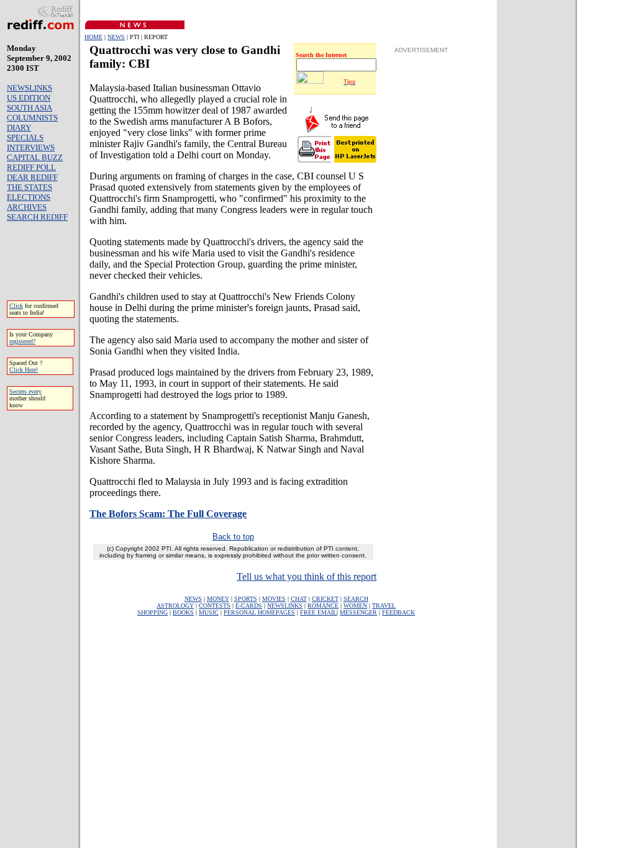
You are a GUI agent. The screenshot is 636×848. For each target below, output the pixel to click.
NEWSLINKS (29, 87)
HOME (93, 37)
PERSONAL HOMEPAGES (259, 612)
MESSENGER (358, 612)
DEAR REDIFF (32, 177)
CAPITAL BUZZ (35, 157)
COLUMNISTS (32, 117)
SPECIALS (25, 137)
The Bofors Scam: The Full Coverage (168, 513)
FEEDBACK (398, 612)
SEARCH (355, 598)
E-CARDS (248, 605)
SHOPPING (152, 612)
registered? (22, 341)
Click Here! (23, 369)
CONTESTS (214, 605)
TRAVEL (384, 605)
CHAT (299, 598)
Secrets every (25, 391)
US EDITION (28, 97)
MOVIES (274, 598)
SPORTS (245, 598)
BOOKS (183, 612)
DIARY (19, 127)
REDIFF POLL (31, 167)
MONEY (218, 598)
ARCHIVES (27, 207)
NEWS (116, 37)
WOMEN (355, 605)
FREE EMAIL (318, 612)
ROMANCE (322, 605)
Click (16, 305)
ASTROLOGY (175, 605)
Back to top (233, 536)
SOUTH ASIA (29, 107)
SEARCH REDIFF (37, 217)
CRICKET (325, 598)
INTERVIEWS (31, 147)
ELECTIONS (28, 197)
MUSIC (209, 612)
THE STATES (29, 187)
